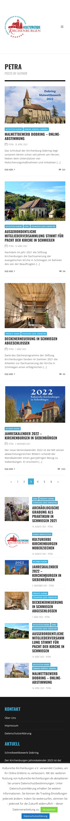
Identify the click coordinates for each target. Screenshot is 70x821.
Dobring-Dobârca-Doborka (36, 129)
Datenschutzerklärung (18, 733)
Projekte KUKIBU (13, 333)
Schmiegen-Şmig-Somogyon (43, 226)
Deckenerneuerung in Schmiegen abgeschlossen (31, 341)
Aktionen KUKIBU (13, 428)
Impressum (11, 725)
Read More (9, 169)
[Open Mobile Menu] (62, 27)
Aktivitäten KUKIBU (14, 129)
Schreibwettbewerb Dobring (22, 752)
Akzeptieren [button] (49, 809)
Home (26, 226)
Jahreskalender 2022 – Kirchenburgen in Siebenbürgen (31, 435)
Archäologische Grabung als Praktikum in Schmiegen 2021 (45, 514)
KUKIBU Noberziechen (42, 534)
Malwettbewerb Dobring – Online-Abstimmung (32, 136)
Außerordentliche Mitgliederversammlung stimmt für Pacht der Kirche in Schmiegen (34, 236)
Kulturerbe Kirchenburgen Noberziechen (44, 543)
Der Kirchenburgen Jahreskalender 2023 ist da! (33, 760)
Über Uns (10, 718)
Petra (11, 144)
